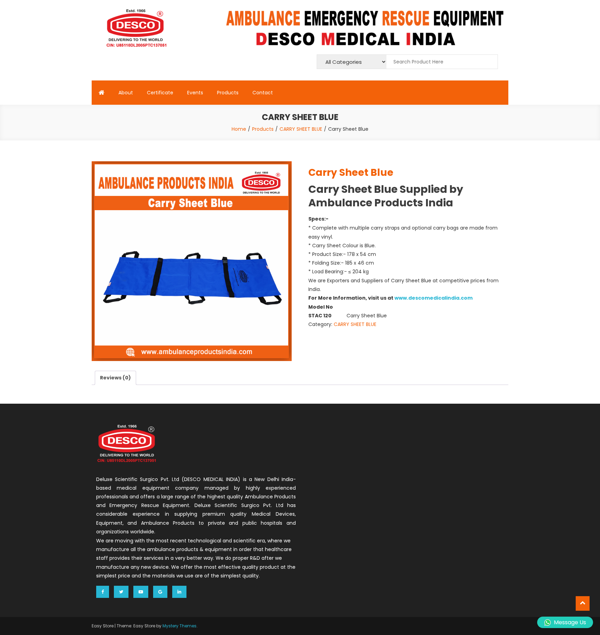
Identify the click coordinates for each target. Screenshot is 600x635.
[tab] (115, 378)
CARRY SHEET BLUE (355, 324)
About (125, 92)
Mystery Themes (179, 626)
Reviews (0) (115, 377)
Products (228, 92)
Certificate (160, 92)
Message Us (570, 622)
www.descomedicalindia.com (433, 297)
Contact (262, 92)
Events (195, 92)
